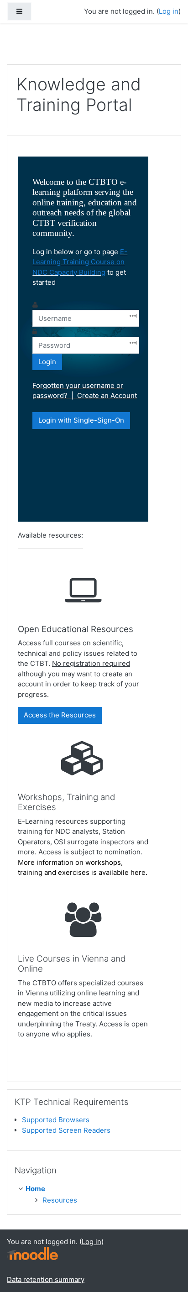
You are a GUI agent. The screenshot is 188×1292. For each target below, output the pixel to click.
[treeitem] (95, 1189)
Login (47, 361)
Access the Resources (60, 715)
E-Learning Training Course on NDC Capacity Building (79, 262)
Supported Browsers (55, 1119)
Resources (59, 1200)
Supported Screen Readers (66, 1130)
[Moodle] (32, 1252)
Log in (168, 11)
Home (35, 1188)
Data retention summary (45, 1279)
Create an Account (107, 395)
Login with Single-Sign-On (81, 420)
